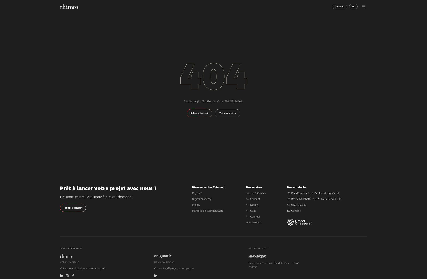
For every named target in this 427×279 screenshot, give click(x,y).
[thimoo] (66, 256)
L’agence (197, 193)
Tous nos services (256, 193)
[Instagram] (67, 275)
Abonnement (253, 222)
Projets (196, 204)
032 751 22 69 (299, 204)
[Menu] (363, 6)
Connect (255, 216)
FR (353, 6)
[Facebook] (72, 275)
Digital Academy (201, 198)
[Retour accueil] (69, 6)
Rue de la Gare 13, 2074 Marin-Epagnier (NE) (315, 193)
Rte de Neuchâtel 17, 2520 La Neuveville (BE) (316, 198)
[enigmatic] (163, 256)
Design (254, 204)
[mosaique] (257, 256)
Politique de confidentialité (207, 210)
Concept (255, 198)
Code (253, 210)
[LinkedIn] (61, 275)
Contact (296, 210)
